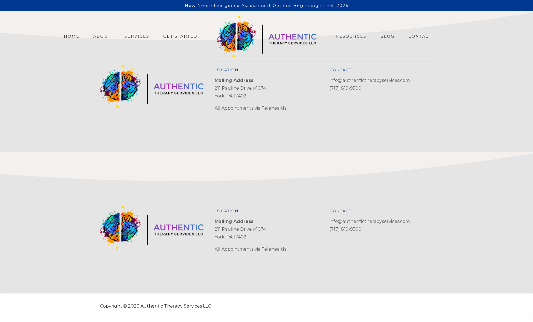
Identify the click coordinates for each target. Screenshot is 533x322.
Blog (387, 36)
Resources (351, 36)
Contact (420, 36)
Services (136, 36)
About (101, 36)
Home (71, 36)
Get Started (180, 36)
